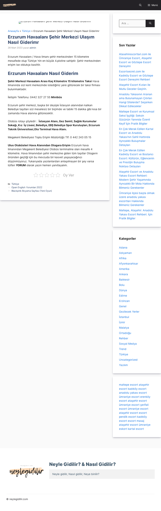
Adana (123, 247)
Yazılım (123, 365)
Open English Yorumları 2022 (26, 187)
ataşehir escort (137, 400)
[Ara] (150, 23)
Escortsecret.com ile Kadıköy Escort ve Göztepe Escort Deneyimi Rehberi (136, 75)
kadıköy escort (137, 388)
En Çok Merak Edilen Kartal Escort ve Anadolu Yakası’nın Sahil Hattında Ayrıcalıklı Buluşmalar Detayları (136, 137)
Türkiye (15, 184)
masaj (140, 420)
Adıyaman (125, 252)
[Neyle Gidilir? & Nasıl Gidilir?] (9, 5)
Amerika (124, 269)
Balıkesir (124, 279)
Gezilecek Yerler (129, 311)
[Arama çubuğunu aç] (140, 5)
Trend (122, 349)
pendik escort (127, 416)
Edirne (123, 295)
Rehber (123, 338)
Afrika (122, 258)
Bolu (122, 285)
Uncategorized (128, 359)
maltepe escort (128, 384)
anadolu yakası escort (133, 392)
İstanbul (124, 317)
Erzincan (124, 301)
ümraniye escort (129, 396)
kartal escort (136, 428)
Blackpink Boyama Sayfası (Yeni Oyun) (31, 190)
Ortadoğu (125, 333)
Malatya (124, 327)
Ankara (123, 274)
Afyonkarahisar (128, 263)
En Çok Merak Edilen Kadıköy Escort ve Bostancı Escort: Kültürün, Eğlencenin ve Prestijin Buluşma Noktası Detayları (136, 158)
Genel (122, 306)
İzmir (122, 322)
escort (143, 412)
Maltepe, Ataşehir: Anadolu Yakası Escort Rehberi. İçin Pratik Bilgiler (136, 214)
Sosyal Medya (128, 343)
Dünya (123, 290)
